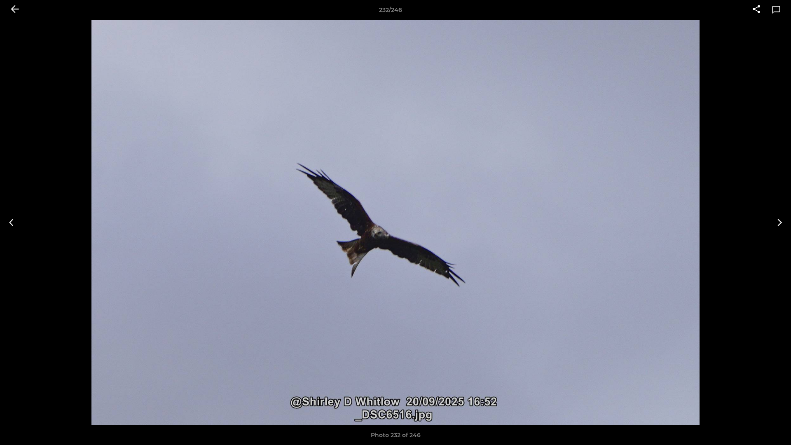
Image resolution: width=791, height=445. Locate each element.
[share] (756, 10)
